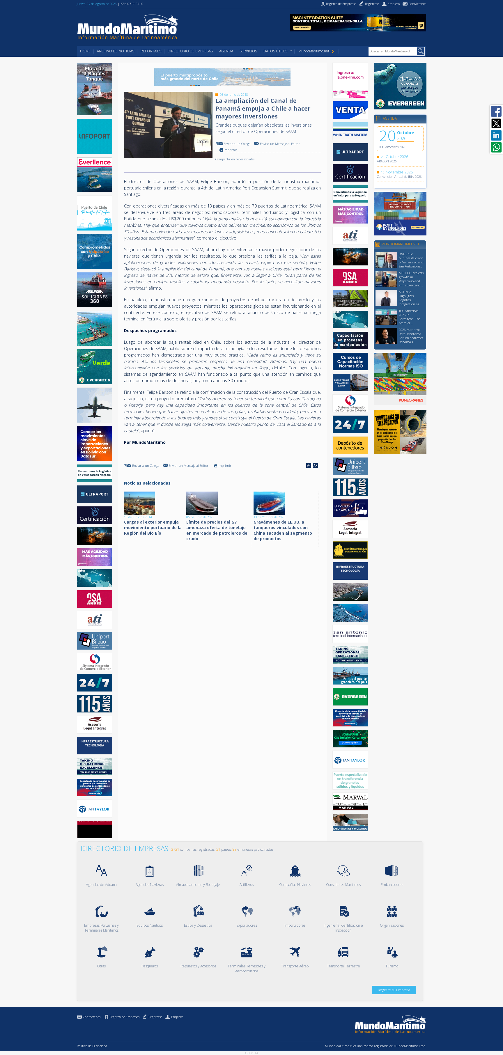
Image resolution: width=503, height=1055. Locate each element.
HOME (85, 51)
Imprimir (230, 150)
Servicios (248, 51)
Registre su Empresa (394, 989)
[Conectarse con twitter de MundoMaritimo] (496, 123)
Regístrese (155, 1017)
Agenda (226, 51)
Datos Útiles (275, 51)
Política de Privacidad (92, 1046)
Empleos (177, 1017)
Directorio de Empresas (190, 51)
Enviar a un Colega (237, 143)
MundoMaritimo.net (313, 51)
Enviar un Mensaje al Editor (280, 143)
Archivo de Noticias (115, 51)
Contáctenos (91, 1017)
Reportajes (151, 51)
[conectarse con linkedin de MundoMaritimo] (496, 135)
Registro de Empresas (124, 1017)
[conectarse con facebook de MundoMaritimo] (496, 111)
